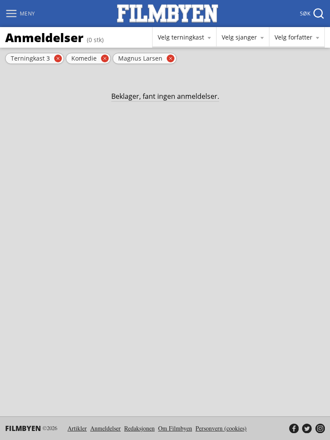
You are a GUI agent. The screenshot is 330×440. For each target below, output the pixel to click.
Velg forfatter (293, 37)
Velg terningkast (181, 37)
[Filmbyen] (168, 13)
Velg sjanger (239, 37)
